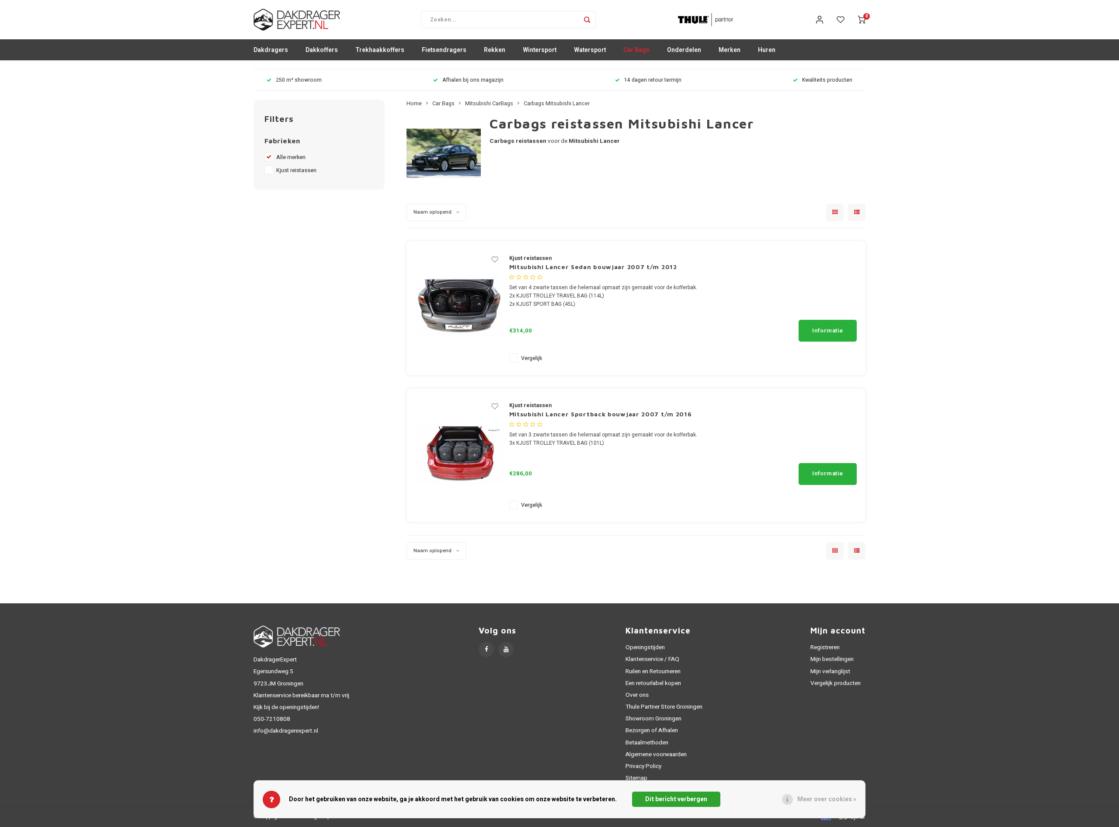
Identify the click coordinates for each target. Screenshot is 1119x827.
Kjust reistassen (296, 170)
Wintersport (539, 50)
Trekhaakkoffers (379, 50)
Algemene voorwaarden (656, 754)
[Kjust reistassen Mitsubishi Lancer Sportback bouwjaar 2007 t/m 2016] (459, 455)
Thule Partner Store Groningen (664, 706)
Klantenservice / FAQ (652, 659)
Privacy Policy (643, 766)
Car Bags (636, 50)
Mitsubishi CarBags (489, 103)
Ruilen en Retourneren (653, 671)
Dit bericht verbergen (676, 799)
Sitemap (636, 778)
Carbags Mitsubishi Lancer (557, 103)
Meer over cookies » (826, 799)
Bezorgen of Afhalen (652, 730)
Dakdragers (271, 50)
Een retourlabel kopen (653, 683)
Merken (729, 50)
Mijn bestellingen (832, 659)
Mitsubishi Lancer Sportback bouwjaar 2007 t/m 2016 (600, 414)
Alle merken (291, 157)
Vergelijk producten (835, 683)
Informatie (827, 330)
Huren (766, 50)
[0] (861, 19)
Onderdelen (684, 50)
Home (414, 103)
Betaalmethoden (647, 742)
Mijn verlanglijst (830, 671)
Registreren (825, 647)
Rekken (494, 50)
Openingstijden (645, 647)
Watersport (590, 50)
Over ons (637, 695)
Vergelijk (531, 358)
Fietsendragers (444, 50)
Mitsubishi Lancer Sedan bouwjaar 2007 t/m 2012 (593, 266)
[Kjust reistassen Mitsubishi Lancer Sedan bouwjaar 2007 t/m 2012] (459, 307)
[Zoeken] (587, 19)
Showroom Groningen (653, 718)
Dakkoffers (322, 50)
